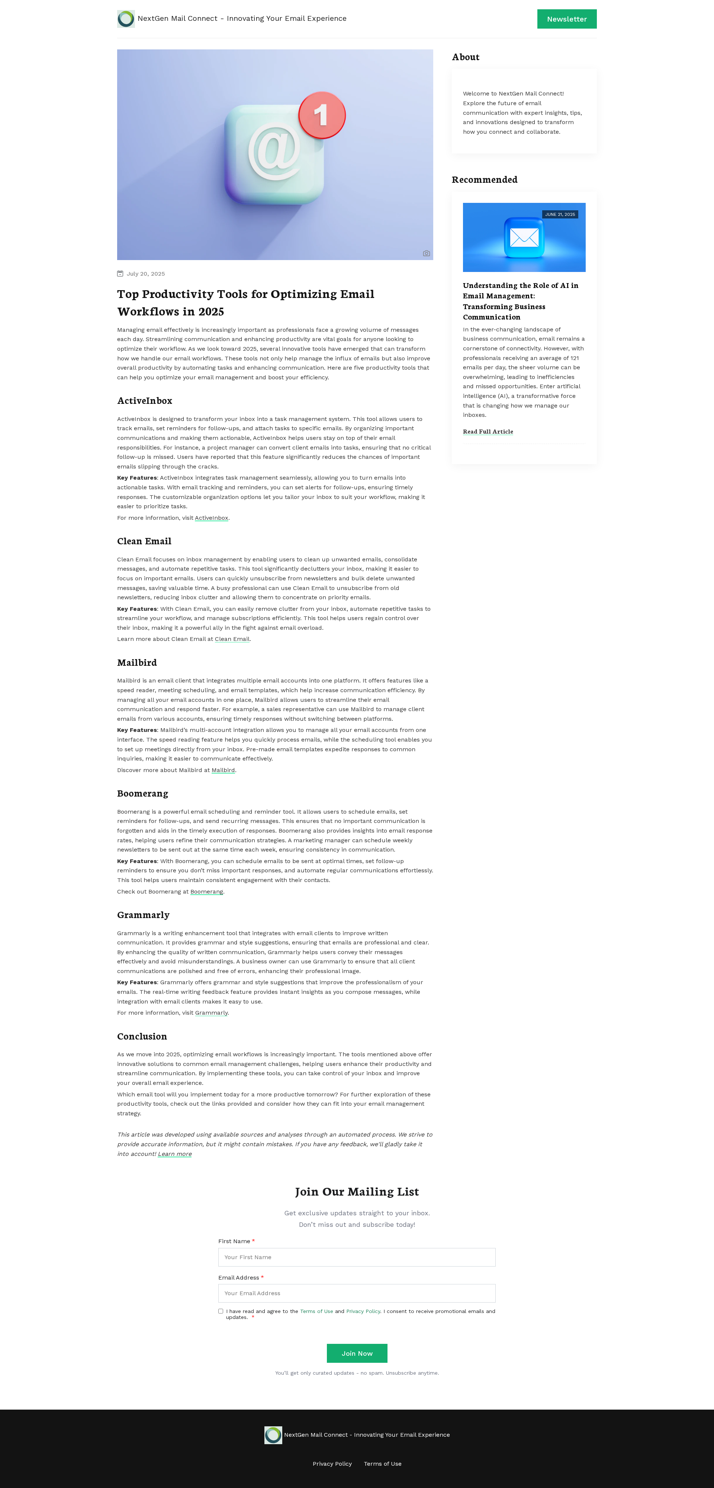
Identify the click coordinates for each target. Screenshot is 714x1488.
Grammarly (211, 1012)
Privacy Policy (332, 1463)
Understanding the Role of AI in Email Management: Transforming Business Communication (521, 300)
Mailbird (223, 770)
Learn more (175, 1153)
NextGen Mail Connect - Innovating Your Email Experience (241, 18)
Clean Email (232, 638)
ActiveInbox (211, 517)
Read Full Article (488, 431)
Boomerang (206, 891)
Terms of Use (383, 1463)
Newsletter (567, 18)
